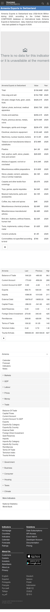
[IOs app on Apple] (33, 556)
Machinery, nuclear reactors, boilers (16, 136)
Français (5, 585)
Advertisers (6, 564)
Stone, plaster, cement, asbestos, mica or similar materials (15, 175)
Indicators (7, 365)
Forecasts (6, 542)
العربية (4, 594)
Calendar (6, 360)
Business (7, 467)
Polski (29, 582)
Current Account (8, 280)
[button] (48, 3)
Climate (7, 491)
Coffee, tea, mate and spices (13, 201)
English (5, 576)
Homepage (6, 530)
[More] (4, 338)
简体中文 (30, 588)
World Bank (7, 506)
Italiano (29, 579)
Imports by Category (11, 441)
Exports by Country (10, 427)
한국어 (29, 594)
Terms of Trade (8, 323)
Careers (5, 558)
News (5, 368)
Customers (6, 555)
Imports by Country (10, 444)
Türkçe (5, 591)
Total (4, 90)
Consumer (8, 473)
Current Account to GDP (12, 285)
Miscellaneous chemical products (15, 206)
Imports (5, 294)
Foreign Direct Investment (12, 313)
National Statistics (10, 503)
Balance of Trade (9, 275)
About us (5, 567)
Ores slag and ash (9, 95)
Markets (7, 375)
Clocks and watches (10, 115)
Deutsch (29, 576)
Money (6, 398)
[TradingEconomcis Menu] (3, 3)
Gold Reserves (8, 309)
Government (9, 462)
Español (5, 579)
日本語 (29, 591)
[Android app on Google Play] (33, 562)
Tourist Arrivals (8, 332)
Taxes (6, 485)
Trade (6, 404)
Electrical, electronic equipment (14, 132)
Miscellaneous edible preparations (16, 169)
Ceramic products (9, 233)
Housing (7, 479)
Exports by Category (11, 424)
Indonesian (31, 585)
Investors (5, 561)
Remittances (7, 318)
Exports (5, 289)
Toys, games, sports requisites (14, 189)
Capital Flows (7, 304)
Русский (5, 588)
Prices (6, 393)
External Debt (7, 299)
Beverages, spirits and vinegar (14, 127)
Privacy (5, 570)
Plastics (5, 149)
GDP (5, 381)
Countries (6, 533)
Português (6, 582)
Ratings (5, 545)
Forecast (6, 363)
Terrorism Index (8, 328)
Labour (6, 387)
